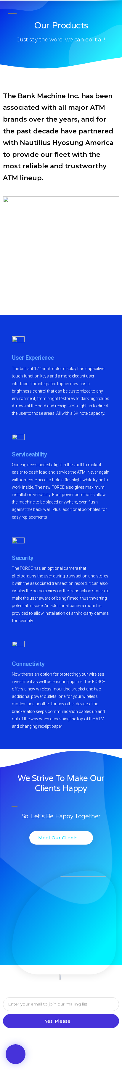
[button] (15, 1054)
